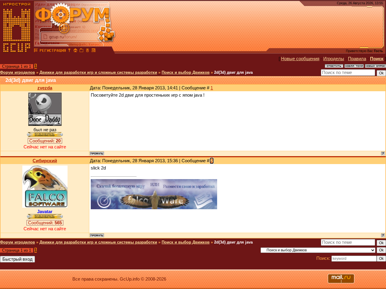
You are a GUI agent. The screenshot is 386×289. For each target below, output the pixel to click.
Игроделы (333, 58)
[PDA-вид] (87, 51)
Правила (357, 58)
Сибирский (45, 160)
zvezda (44, 87)
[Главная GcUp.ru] (17, 51)
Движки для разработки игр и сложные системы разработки (98, 72)
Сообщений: (45, 140)
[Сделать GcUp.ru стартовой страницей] (75, 51)
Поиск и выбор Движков (186, 72)
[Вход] (69, 51)
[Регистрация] (52, 51)
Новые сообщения (300, 58)
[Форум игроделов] (36, 51)
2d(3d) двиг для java (233, 72)
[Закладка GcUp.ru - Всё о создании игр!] (81, 51)
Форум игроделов (17, 72)
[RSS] (93, 51)
